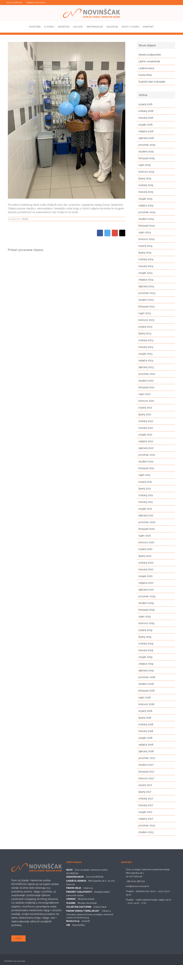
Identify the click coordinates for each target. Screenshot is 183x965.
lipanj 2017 (144, 791)
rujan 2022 (144, 394)
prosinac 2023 (146, 293)
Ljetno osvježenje (149, 61)
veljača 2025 (145, 205)
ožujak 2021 (145, 508)
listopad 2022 (146, 387)
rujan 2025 (144, 164)
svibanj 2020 (145, 562)
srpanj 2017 (145, 785)
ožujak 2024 (145, 272)
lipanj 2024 (144, 252)
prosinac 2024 (146, 212)
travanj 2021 (145, 501)
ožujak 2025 (145, 198)
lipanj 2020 (144, 555)
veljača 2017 (145, 818)
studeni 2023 (146, 299)
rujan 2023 (144, 313)
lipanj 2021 (144, 488)
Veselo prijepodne (149, 54)
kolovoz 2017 (146, 778)
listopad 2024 (146, 225)
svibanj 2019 (145, 643)
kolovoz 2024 (146, 239)
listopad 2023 (146, 306)
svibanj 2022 (145, 421)
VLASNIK (70, 903)
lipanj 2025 (144, 178)
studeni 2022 (146, 380)
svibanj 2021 (145, 495)
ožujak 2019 (145, 656)
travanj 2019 (145, 650)
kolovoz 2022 (146, 400)
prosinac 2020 (146, 522)
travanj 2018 (145, 731)
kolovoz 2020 (146, 542)
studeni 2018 (146, 683)
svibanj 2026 (145, 110)
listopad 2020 (146, 528)
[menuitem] (36, 26)
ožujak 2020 (145, 576)
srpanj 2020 (145, 549)
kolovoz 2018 (146, 704)
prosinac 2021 (146, 454)
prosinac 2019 (146, 596)
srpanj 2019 (145, 630)
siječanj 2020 (146, 589)
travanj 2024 (145, 266)
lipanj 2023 (144, 333)
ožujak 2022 (145, 434)
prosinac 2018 (146, 677)
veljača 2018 (145, 744)
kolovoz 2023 (146, 319)
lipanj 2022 (144, 414)
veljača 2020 (145, 582)
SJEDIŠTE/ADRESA (76, 881)
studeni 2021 (145, 461)
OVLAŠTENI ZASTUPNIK (78, 907)
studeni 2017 (146, 764)
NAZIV (69, 870)
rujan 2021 (144, 474)
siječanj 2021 (145, 515)
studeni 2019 (146, 603)
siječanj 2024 (146, 286)
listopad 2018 (146, 690)
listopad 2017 (146, 771)
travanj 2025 (145, 191)
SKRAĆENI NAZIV (75, 877)
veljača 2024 (145, 279)
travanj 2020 (145, 569)
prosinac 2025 (146, 144)
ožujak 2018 (145, 737)
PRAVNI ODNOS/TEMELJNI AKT (83, 911)
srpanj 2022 (145, 407)
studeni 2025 (146, 151)
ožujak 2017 (145, 811)
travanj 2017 (145, 805)
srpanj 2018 (145, 710)
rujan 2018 (144, 697)
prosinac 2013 (146, 825)
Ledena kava (146, 68)
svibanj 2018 (145, 724)
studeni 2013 (146, 832)
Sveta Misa (145, 74)
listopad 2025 (146, 158)
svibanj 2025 (145, 185)
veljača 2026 (145, 131)
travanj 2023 (145, 346)
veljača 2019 (145, 663)
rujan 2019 (144, 616)
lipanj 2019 (144, 636)
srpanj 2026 (145, 104)
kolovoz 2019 (146, 623)
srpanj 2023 (145, 326)
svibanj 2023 (145, 340)
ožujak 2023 (145, 353)
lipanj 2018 (144, 717)
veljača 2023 (145, 360)
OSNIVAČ (71, 899)
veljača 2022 (145, 441)
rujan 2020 (144, 535)
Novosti (25, 219)
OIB (68, 925)
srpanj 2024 (145, 245)
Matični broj (72, 921)
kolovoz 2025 (146, 171)
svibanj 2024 (145, 259)
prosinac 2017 (146, 757)
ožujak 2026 (145, 124)
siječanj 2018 (146, 751)
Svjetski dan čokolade (151, 81)
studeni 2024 (146, 218)
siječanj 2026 (146, 138)
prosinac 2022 (146, 373)
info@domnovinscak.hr (36, 2)
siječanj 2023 (146, 367)
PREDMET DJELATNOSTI (79, 892)
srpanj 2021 (145, 481)
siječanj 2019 (146, 670)
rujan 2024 (144, 232)
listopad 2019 (146, 609)
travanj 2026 (145, 117)
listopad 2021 (146, 468)
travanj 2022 (145, 427)
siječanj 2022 (146, 448)
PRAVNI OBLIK (73, 888)
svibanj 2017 (145, 798)
